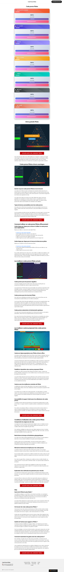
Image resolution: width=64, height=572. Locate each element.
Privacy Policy (34, 563)
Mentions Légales (27, 563)
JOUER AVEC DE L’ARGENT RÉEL (32, 135)
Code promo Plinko (27, 562)
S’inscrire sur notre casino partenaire (23, 232)
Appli (38, 563)
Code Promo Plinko (32, 1)
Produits (32, 565)
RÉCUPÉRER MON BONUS (56, 1)
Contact (39, 562)
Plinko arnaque (33, 562)
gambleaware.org (10, 565)
